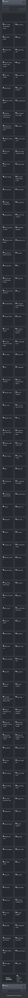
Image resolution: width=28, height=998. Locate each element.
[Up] (19, 991)
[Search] (23, 7)
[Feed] (18, 9)
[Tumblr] (13, 9)
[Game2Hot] (5, 1)
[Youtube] (10, 9)
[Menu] (24, 2)
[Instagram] (15, 9)
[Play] (20, 979)
